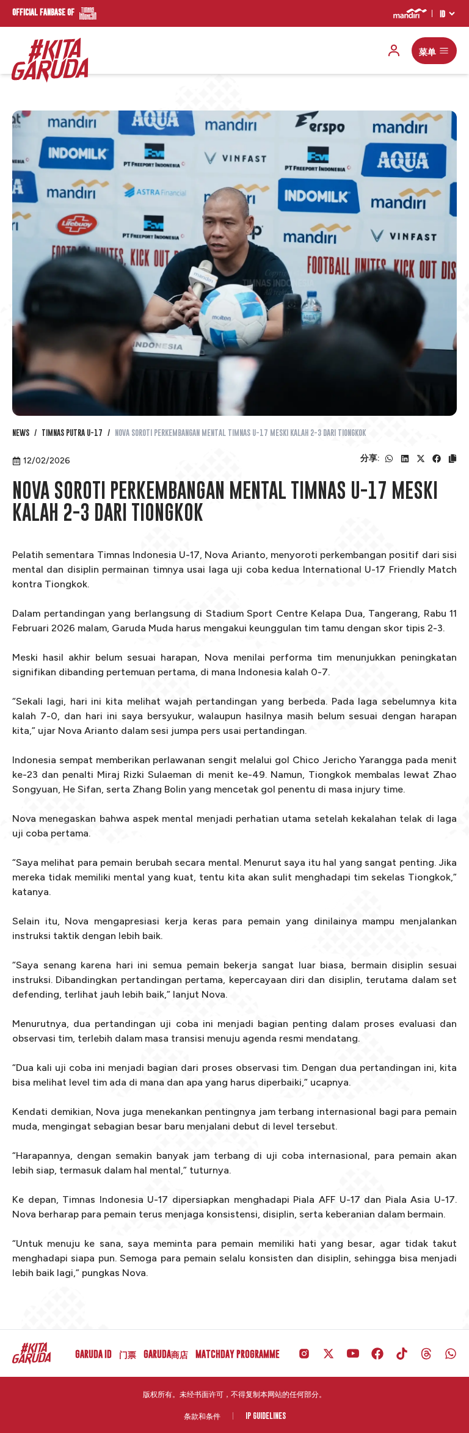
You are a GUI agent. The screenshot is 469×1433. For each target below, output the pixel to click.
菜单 (427, 50)
